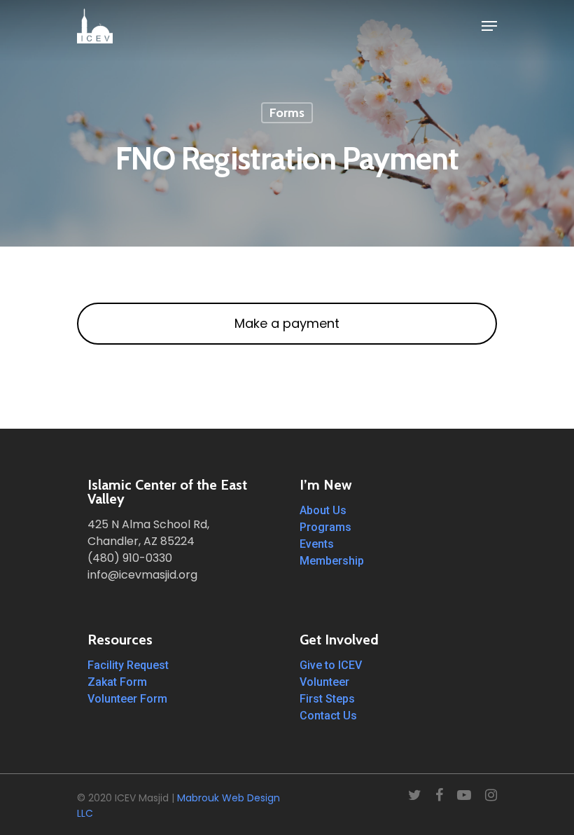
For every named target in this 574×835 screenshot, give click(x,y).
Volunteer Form (127, 698)
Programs (325, 527)
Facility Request (128, 665)
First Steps (327, 698)
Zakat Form (117, 682)
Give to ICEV (331, 665)
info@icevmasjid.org (142, 575)
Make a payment (287, 323)
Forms (287, 112)
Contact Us (328, 715)
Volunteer (324, 682)
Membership (332, 560)
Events (317, 544)
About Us (323, 510)
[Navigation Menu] (489, 26)
